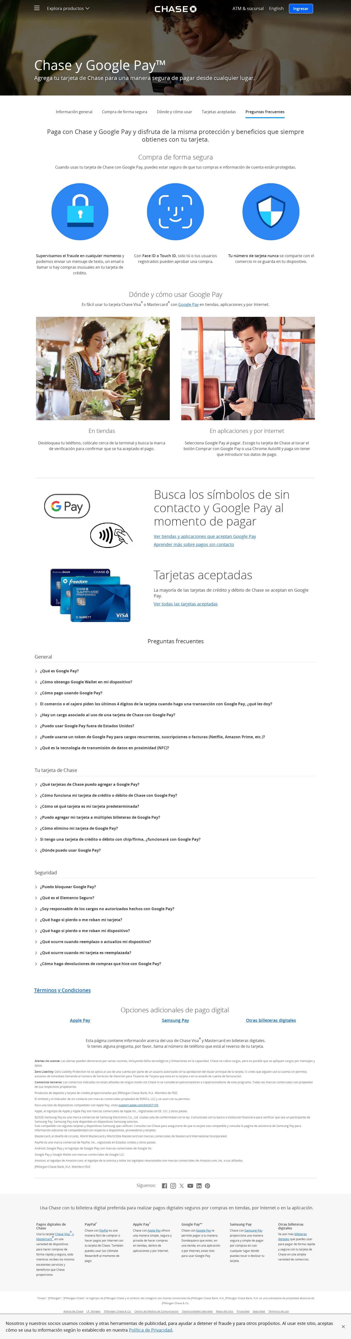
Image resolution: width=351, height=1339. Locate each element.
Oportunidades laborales (198, 1311)
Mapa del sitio (224, 1311)
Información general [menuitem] (74, 111)
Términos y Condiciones (62, 990)
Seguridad (259, 1311)
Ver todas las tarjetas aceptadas (186, 604)
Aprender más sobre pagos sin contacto (194, 544)
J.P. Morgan (94, 1311)
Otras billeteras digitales (271, 1020)
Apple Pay (80, 1020)
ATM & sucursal (248, 8)
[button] (343, 1326)
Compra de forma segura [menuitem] (124, 111)
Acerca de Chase (73, 1311)
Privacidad (243, 1311)
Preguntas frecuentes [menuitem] (265, 111)
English (276, 8)
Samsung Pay (175, 1020)
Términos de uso (278, 1311)
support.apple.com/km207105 (138, 1105)
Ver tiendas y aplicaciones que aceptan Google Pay (205, 536)
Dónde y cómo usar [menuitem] (174, 111)
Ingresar (300, 8)
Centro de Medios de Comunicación (157, 1311)
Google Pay (188, 304)
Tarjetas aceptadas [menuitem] (219, 111)
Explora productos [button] (68, 8)
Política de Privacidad (150, 1330)
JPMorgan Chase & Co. (118, 1311)
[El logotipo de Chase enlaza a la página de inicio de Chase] (175, 8)
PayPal (103, 1230)
